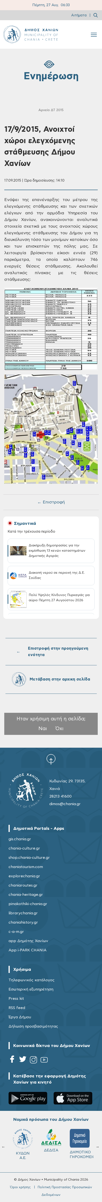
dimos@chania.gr (65, 804)
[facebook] (12, 1060)
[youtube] (44, 1060)
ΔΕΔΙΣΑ (49, 1150)
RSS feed (17, 1008)
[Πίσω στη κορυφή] (51, 759)
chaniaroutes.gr (23, 885)
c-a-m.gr (16, 932)
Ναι (42, 728)
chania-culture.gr (24, 848)
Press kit (16, 998)
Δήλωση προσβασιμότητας (33, 1026)
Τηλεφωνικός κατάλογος (32, 980)
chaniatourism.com (26, 867)
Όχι (60, 728)
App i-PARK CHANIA (27, 950)
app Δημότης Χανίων (28, 941)
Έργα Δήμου (20, 1017)
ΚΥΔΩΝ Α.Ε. (21, 1155)
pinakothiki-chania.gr (28, 904)
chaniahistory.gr (23, 922)
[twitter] (22, 1060)
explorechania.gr (24, 876)
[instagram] (33, 1060)
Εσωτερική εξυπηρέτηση (31, 989)
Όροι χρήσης (20, 1187)
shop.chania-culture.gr (29, 857)
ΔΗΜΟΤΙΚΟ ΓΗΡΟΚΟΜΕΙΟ (80, 1154)
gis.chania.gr (20, 839)
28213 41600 (60, 796)
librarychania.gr (23, 913)
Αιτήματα (79, 15)
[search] (95, 15)
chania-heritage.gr (26, 895)
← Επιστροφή (51, 502)
